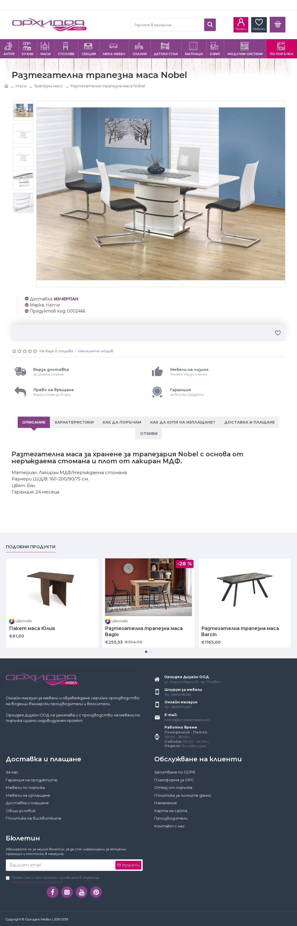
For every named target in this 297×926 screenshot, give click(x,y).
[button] (42, 194)
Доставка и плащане (249, 422)
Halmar (53, 305)
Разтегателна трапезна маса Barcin (240, 631)
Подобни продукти (30, 546)
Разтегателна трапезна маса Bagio (144, 631)
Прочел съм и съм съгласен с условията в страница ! (55, 880)
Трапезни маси (48, 85)
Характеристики (74, 422)
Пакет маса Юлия (32, 628)
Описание (34, 422)
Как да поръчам (122, 422)
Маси (21, 85)
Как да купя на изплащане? (182, 422)
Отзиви (148, 433)
